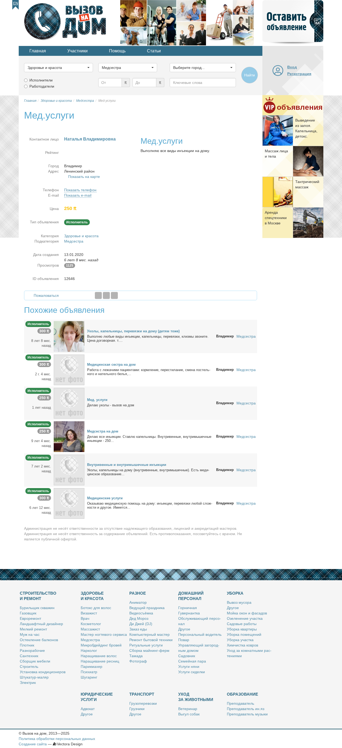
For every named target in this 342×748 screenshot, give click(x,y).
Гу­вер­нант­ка (189, 613)
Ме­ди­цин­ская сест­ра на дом (111, 365)
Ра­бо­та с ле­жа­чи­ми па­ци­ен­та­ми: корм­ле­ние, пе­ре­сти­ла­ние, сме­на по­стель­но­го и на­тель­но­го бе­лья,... (148, 372)
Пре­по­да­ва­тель (240, 703)
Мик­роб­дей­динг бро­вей (101, 645)
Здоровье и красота (81, 236)
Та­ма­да (136, 656)
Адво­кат (88, 709)
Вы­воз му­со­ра (239, 602)
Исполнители (41, 80)
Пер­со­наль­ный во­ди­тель (199, 634)
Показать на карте (84, 176)
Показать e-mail (77, 195)
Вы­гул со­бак (189, 714)
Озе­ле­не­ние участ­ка (245, 618)
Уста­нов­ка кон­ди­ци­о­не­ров (42, 672)
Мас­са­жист (90, 629)
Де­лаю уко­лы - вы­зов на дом (110, 405)
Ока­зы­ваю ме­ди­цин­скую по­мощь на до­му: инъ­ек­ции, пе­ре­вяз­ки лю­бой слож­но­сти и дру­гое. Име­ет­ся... (149, 505)
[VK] (114, 295)
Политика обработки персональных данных (57, 739)
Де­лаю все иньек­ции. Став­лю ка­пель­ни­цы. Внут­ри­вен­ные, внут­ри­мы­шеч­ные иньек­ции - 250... (149, 439)
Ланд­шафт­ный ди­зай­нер (41, 624)
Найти (249, 75)
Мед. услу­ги (97, 400)
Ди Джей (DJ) (140, 624)
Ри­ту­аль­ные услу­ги (146, 645)
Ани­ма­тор (138, 602)
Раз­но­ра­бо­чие (32, 650)
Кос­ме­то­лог (91, 624)
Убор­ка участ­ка (240, 640)
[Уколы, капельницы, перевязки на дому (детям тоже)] (69, 336)
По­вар (183, 640)
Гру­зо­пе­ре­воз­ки (143, 703)
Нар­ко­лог (89, 650)
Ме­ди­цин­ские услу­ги (105, 498)
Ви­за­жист (89, 613)
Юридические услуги (97, 697)
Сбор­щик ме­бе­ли (35, 661)
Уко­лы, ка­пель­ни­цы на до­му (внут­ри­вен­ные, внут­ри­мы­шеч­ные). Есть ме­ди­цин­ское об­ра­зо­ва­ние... (148, 472)
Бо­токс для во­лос (96, 608)
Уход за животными (195, 697)
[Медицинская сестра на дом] (69, 369)
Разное (137, 593)
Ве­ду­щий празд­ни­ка (147, 608)
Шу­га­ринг (89, 677)
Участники (77, 51)
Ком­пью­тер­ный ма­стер (149, 634)
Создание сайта (33, 744)
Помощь (117, 51)
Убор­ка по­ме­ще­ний (244, 634)
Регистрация (299, 74)
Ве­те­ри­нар (187, 709)
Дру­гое (184, 629)
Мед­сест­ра (90, 640)
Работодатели (41, 86)
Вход (292, 67)
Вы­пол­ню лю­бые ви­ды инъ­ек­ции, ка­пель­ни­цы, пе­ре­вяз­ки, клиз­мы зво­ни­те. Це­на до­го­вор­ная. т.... (147, 338)
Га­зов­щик (28, 613)
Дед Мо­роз (138, 618)
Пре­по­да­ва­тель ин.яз (245, 709)
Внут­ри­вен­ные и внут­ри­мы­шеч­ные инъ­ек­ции (126, 465)
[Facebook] (98, 295)
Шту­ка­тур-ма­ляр (34, 677)
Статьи (154, 51)
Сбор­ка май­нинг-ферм (149, 650)
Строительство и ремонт (38, 596)
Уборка (235, 593)
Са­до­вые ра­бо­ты (241, 624)
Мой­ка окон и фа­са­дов (247, 613)
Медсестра (73, 241)
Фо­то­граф (138, 661)
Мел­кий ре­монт (33, 629)
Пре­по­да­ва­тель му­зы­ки (247, 714)
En (15, 3)
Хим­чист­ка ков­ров (242, 645)
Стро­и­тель (29, 666)
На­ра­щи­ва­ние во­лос (99, 656)
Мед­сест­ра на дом (102, 431)
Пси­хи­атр (89, 672)
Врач (85, 618)
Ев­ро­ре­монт (30, 618)
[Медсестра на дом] (69, 436)
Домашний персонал (191, 596)
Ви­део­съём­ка (141, 613)
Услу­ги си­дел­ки (191, 672)
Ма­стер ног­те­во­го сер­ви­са (104, 634)
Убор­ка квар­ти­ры (242, 629)
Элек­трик (28, 682)
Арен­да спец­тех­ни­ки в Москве (276, 217)
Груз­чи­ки (137, 709)
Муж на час (30, 634)
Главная (37, 51)
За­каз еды (138, 629)
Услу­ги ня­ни (188, 666)
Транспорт (141, 694)
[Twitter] (106, 295)
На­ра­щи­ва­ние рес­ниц (100, 661)
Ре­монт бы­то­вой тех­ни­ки (151, 640)
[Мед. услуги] (69, 403)
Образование (242, 694)
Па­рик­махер (91, 666)
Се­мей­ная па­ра (192, 661)
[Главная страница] (69, 22)
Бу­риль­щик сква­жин (37, 608)
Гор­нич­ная (187, 608)
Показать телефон (80, 190)
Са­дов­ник (186, 656)
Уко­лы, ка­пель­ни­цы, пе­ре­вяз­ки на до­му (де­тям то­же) (133, 331)
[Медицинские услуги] (69, 503)
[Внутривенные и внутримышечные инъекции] (69, 469)
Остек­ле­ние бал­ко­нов (39, 640)
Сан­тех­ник (29, 656)
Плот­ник (27, 645)
